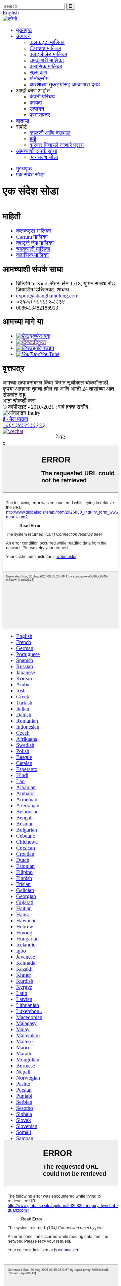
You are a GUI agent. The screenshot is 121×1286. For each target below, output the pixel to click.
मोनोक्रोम (39, 78)
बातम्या (22, 121)
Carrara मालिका (45, 48)
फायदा (36, 103)
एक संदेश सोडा (44, 157)
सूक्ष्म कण (38, 72)
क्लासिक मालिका (46, 66)
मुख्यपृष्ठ (24, 30)
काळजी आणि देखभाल (50, 133)
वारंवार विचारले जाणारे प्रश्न (57, 145)
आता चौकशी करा (19, 401)
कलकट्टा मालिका (47, 42)
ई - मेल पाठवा (15, 419)
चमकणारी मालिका (47, 60)
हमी (33, 139)
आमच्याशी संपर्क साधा (36, 151)
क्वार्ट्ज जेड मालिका (48, 54)
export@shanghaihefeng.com (47, 295)
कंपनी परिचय (42, 96)
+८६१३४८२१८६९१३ (24, 425)
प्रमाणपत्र (40, 115)
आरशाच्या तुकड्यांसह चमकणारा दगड (65, 84)
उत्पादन (37, 109)
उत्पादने (23, 36)
